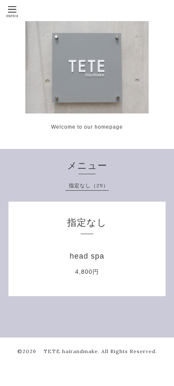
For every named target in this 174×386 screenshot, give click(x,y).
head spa (87, 256)
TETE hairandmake (68, 351)
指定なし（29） (89, 185)
